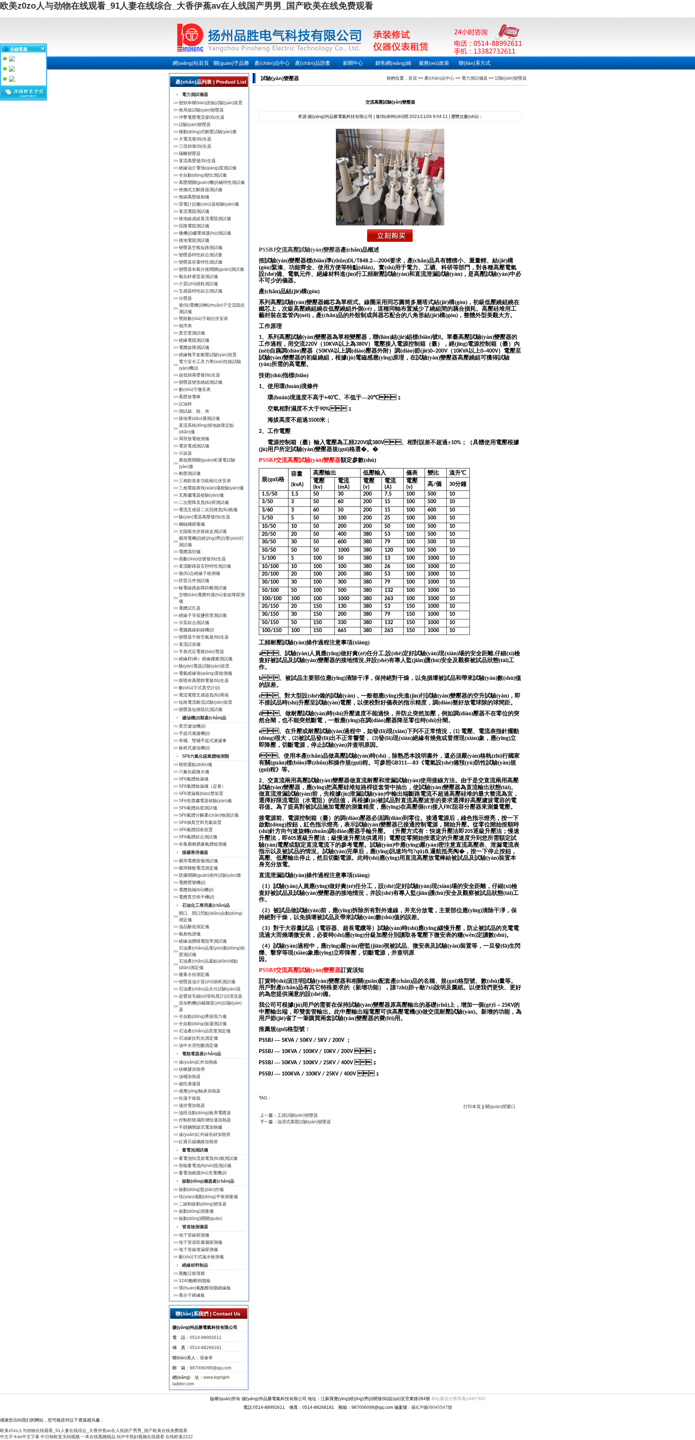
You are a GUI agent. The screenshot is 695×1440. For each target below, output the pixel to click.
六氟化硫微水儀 (194, 771)
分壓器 (185, 298)
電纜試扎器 (190, 608)
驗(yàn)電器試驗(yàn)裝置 (204, 666)
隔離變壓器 (190, 153)
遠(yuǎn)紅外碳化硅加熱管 (205, 1134)
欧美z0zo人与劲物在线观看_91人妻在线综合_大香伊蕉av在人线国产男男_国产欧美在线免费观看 (186, 5)
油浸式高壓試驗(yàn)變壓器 (304, 1121)
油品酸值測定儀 (194, 926)
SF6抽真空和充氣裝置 (200, 822)
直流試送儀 (190, 644)
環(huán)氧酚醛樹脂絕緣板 (205, 1287)
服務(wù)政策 (434, 63)
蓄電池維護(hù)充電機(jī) (203, 1172)
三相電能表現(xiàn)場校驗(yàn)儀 (211, 487)
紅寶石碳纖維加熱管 (198, 1141)
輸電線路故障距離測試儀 (203, 587)
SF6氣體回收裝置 (196, 829)
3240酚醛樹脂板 (195, 1280)
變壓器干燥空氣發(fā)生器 (204, 637)
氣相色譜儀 (190, 933)
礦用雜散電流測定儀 (198, 868)
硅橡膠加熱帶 (192, 1069)
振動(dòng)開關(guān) (200, 1218)
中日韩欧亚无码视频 (60, 1436)
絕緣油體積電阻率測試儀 (203, 941)
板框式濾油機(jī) (194, 747)
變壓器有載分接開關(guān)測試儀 (211, 269)
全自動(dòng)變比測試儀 (203, 175)
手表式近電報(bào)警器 (201, 651)
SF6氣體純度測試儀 (198, 807)
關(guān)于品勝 (231, 63)
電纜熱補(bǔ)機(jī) (196, 889)
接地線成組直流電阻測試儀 (205, 218)
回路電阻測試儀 (194, 225)
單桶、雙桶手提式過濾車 (203, 740)
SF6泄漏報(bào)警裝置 (201, 793)
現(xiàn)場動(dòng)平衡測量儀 (208, 1196)
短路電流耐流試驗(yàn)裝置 (205, 702)
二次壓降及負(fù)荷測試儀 (204, 502)
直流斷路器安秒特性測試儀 (205, 566)
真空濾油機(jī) (192, 726)
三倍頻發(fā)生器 (195, 146)
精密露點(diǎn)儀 (195, 764)
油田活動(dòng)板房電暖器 (205, 1112)
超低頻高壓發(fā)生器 (199, 375)
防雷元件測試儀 (194, 580)
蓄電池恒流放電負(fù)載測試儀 (208, 1158)
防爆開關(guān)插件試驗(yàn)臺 (210, 875)
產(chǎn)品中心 (272, 63)
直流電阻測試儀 (194, 211)
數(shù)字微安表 (195, 389)
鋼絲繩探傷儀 (192, 524)
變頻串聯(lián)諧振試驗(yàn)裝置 (211, 102)
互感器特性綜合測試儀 (200, 291)
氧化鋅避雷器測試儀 (198, 276)
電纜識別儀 (190, 551)
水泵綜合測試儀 (194, 622)
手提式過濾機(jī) (194, 733)
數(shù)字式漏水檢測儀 (201, 1256)
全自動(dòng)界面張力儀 (203, 1016)
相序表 (185, 325)
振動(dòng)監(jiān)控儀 (201, 1189)
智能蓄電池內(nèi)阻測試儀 (205, 1165)
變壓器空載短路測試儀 (200, 247)
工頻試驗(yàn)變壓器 (297, 1115)
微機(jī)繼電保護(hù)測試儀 (205, 233)
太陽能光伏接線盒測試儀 (203, 531)
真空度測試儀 (192, 333)
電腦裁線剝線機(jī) (196, 629)
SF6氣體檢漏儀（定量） (202, 786)
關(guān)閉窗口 (500, 1106)
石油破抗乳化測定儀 (198, 1038)
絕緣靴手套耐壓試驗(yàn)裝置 (208, 354)
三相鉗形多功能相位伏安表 (205, 480)
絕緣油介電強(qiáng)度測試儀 (207, 167)
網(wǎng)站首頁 (191, 63)
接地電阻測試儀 (194, 240)
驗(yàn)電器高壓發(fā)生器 (204, 516)
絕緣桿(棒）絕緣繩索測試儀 (205, 658)
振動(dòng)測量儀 (196, 1211)
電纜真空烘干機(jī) (196, 897)
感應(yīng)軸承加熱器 (199, 1091)
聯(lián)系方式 (474, 63)
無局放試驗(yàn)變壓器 (201, 110)
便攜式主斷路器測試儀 (200, 189)
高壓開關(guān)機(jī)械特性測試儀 (212, 182)
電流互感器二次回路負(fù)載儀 (208, 509)
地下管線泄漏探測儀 (198, 1249)
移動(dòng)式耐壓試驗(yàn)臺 (208, 131)
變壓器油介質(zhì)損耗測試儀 (207, 981)
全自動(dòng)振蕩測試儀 (203, 1023)
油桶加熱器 (190, 1076)
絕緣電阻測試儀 (194, 340)
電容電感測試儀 (194, 446)
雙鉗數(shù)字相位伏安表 (203, 318)
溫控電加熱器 (192, 1105)
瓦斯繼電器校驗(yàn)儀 (201, 495)
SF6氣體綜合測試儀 (198, 836)
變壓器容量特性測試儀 (200, 262)
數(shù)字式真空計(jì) (199, 687)
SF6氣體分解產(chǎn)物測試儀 (209, 815)
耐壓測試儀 (190, 473)
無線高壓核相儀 (194, 196)
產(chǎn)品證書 (312, 63)
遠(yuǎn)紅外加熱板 (198, 1062)
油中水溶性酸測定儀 (198, 1045)
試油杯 (185, 404)
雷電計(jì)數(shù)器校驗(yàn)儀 (209, 204)
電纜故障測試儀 (194, 347)
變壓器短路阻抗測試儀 (200, 709)
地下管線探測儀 (194, 1235)
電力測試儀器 (475, 78)
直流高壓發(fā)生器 (197, 160)
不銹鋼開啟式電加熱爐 (200, 1127)
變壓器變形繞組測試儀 (200, 382)
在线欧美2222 (179, 1436)
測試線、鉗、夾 (194, 411)
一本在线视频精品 (98, 1436)
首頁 (412, 78)
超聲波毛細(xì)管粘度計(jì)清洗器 (210, 996)
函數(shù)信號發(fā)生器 (202, 558)
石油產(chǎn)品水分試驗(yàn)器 (210, 988)
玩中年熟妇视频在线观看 (140, 1436)
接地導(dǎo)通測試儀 (199, 418)
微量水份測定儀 (194, 974)
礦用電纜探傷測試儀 (198, 860)
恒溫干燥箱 (190, 1098)
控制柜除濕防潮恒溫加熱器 (205, 1120)
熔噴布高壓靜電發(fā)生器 (204, 680)
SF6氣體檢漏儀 (193, 779)
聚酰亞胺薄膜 (192, 1273)
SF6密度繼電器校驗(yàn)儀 (205, 800)
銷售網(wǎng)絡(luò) (393, 65)
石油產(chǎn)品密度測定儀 (205, 1030)
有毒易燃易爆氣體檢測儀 (203, 844)
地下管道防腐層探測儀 (200, 1242)
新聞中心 (353, 63)
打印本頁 (472, 1106)
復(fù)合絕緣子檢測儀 (199, 573)
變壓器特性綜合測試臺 (200, 254)
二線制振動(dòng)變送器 (203, 1204)
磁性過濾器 (190, 1083)
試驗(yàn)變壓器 (195, 124)
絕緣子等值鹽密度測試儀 (203, 615)
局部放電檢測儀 (194, 438)
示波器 (185, 453)
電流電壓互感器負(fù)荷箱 (204, 695)
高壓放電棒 (190, 396)
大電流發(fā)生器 (195, 139)
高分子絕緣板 (192, 1295)
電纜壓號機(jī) (192, 882)
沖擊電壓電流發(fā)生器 (201, 117)
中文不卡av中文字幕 (19, 1436)
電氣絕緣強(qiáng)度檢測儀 (205, 673)
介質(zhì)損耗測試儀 (198, 283)
